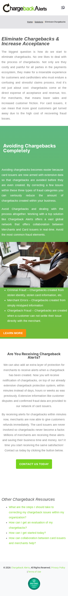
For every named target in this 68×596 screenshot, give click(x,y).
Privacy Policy (58, 567)
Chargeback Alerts (20, 567)
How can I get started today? (27, 532)
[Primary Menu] (62, 7)
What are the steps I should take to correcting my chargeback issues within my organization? (36, 512)
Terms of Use (34, 571)
